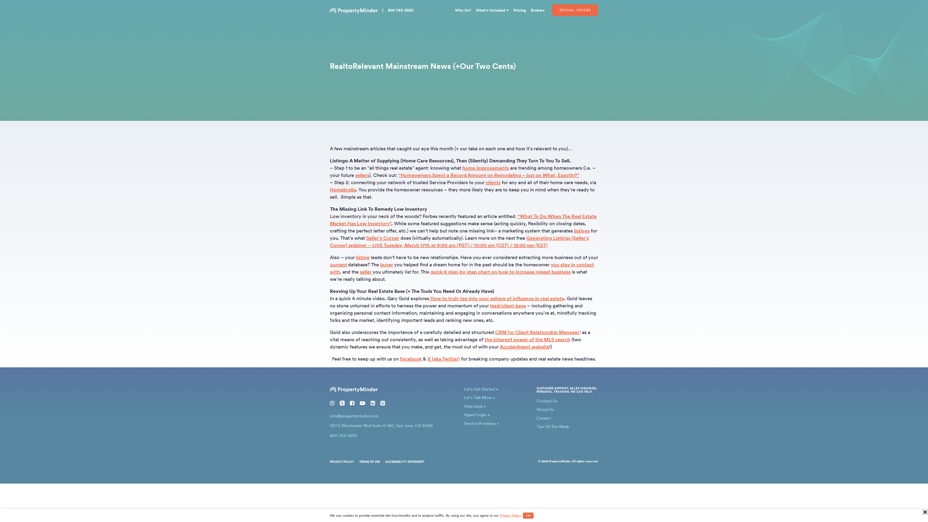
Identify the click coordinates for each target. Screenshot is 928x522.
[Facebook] (352, 403)
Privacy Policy (342, 462)
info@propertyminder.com (354, 415)
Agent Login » (477, 414)
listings (582, 231)
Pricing (520, 10)
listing (363, 257)
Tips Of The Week (552, 426)
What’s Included (490, 10)
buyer (386, 265)
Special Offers (575, 10)
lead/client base (508, 306)
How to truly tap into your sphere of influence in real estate (496, 298)
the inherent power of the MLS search (527, 339)
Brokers (538, 10)
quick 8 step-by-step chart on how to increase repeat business (500, 272)
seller (366, 272)
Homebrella (343, 190)
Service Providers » (481, 423)
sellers (362, 175)
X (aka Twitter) (444, 359)
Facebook (411, 359)
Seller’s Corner (382, 238)
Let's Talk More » (479, 397)
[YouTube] (362, 403)
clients (493, 182)
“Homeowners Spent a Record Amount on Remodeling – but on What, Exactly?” (489, 175)
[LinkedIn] (372, 403)
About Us (545, 409)
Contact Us (547, 401)
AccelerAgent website (524, 347)
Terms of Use (369, 462)
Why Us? (463, 10)
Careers (543, 418)
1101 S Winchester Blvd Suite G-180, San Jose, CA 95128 (381, 425)
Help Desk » (475, 406)
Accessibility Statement (404, 462)
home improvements (485, 168)
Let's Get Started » (481, 389)
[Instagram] (332, 403)
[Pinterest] (382, 403)
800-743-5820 (400, 10)
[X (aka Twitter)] (342, 403)
